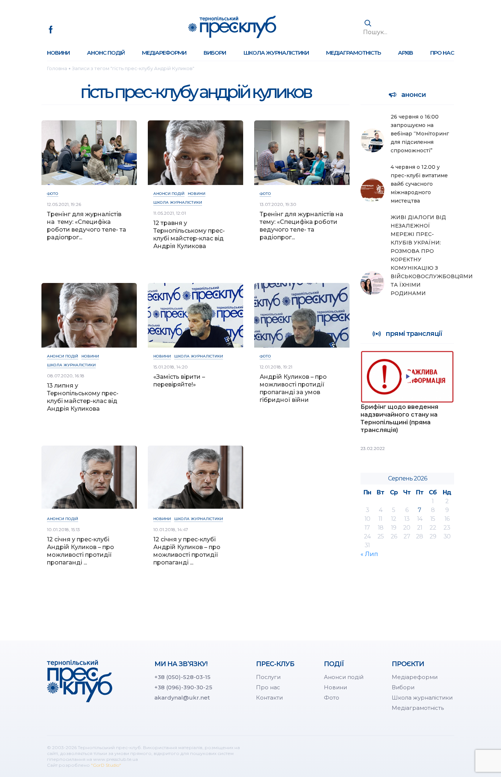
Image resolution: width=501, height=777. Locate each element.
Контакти (269, 697)
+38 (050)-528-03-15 (182, 676)
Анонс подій (106, 52)
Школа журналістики (276, 52)
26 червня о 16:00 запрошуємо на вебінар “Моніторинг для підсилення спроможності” (420, 133)
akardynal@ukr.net (182, 697)
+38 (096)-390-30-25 (183, 687)
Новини (58, 52)
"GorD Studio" (106, 765)
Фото (52, 193)
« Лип (369, 554)
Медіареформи (164, 52)
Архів (405, 52)
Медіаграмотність (353, 52)
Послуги (268, 676)
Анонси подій (168, 193)
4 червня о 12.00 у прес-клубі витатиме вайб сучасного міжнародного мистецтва (419, 184)
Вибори (215, 52)
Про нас (442, 52)
